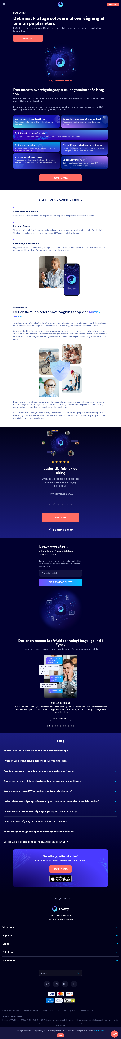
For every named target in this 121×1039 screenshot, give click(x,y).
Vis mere (60, 1025)
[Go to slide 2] (50, 726)
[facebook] (56, 984)
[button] (60, 751)
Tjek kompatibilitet (60, 582)
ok (60, 1035)
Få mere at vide (60, 718)
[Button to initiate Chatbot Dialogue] (114, 1034)
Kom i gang (61, 177)
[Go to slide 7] (63, 726)
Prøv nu (28, 38)
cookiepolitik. (99, 1030)
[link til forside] (60, 4)
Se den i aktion (63, 80)
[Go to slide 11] (73, 726)
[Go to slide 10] (71, 726)
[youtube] (74, 984)
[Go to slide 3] (52, 726)
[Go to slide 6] (60, 726)
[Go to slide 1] (47, 726)
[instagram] (65, 984)
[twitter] (47, 984)
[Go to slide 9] (68, 726)
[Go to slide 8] (65, 726)
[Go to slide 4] (55, 726)
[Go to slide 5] (58, 726)
